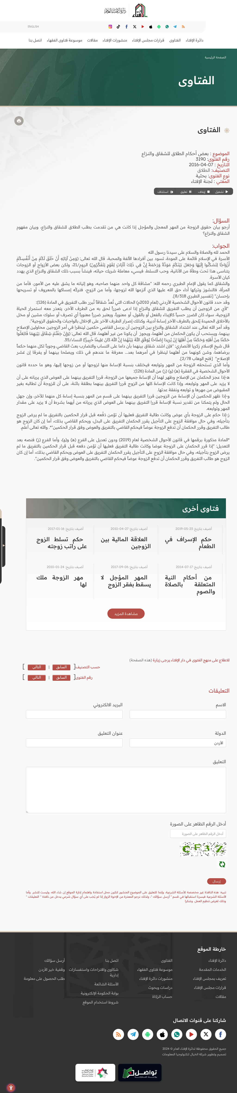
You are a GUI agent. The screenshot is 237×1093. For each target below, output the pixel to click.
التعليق (219, 761)
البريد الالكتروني (108, 704)
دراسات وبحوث (160, 987)
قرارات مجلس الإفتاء (210, 987)
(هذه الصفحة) (141, 660)
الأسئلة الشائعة (106, 984)
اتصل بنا (35, 40)
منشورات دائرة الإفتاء (155, 978)
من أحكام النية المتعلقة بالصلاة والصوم (190, 584)
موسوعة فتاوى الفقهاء (154, 969)
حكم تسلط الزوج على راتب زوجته (62, 543)
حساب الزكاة (162, 996)
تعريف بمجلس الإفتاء (209, 978)
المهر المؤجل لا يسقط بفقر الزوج (126, 581)
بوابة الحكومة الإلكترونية (99, 993)
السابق (61, 667)
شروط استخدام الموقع (100, 1002)
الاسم (221, 704)
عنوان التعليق (110, 733)
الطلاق (203, 170)
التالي (36, 667)
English (33, 26)
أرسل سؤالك (54, 960)
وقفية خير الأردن (52, 969)
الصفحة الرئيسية (215, 57)
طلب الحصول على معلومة (44, 978)
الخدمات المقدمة (212, 969)
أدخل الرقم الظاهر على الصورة (198, 824)
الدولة (220, 733)
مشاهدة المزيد (126, 613)
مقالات (221, 996)
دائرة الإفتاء (217, 960)
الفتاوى (166, 960)
